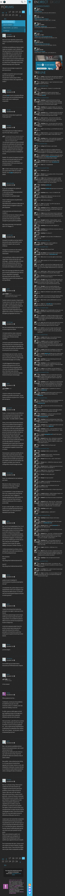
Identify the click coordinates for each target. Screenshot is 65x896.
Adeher (8, 90)
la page (11, 172)
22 (3, 15)
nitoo (8, 693)
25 (13, 15)
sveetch (38, 8)
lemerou (9, 658)
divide (8, 110)
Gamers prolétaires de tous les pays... (42, 44)
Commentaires (41, 6)
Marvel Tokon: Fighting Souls (40, 26)
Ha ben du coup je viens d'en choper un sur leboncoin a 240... (45, 37)
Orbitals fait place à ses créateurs (41, 19)
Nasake (8, 35)
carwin (38, 48)
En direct (41, 2)
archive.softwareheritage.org (51, 156)
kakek (38, 33)
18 (13, 12)
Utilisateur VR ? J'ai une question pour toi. (43, 36)
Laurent (9, 408)
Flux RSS (30, 885)
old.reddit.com (49, 304)
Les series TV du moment (39, 51)
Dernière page (5, 19)
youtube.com (48, 185)
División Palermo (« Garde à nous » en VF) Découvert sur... (45, 52)
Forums (38, 31)
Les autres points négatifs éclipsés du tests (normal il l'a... (45, 27)
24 (10, 15)
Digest (55, 2)
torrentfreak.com (55, 162)
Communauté (29, 440)
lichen (38, 40)
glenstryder (10, 183)
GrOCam (9, 235)
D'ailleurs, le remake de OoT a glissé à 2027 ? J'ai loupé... (45, 20)
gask (8, 289)
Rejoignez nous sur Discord (30, 887)
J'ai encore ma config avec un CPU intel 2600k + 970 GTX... (45, 45)
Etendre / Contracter (30, 882)
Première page (3, 13)
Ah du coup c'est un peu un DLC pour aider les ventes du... (45, 12)
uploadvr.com (47, 353)
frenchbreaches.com (48, 522)
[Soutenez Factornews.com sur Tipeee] (49, 69)
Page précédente (6, 13)
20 (20, 12)
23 (6, 15)
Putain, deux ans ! (38, 11)
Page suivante (20, 16)
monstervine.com (41, 403)
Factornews (8, 22)
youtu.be (44, 95)
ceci (8, 95)
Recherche (22, 2)
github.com (51, 426)
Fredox (8, 126)
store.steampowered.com (43, 416)
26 (16, 15)
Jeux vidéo (7, 25)
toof (38, 15)
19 (16, 12)
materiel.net (55, 525)
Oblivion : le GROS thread (10, 29)
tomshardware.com (53, 254)
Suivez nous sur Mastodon (30, 890)
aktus (8, 575)
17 (10, 12)
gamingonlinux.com (48, 434)
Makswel (39, 23)
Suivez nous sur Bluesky (30, 893)
